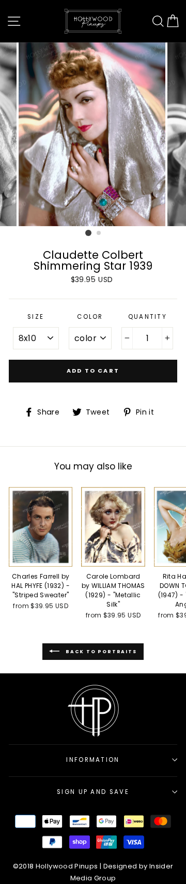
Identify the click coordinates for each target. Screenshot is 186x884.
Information (92, 760)
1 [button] (88, 233)
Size (35, 317)
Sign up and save (93, 792)
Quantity (147, 317)
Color (90, 317)
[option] (93, 134)
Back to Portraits (100, 652)
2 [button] (99, 233)
